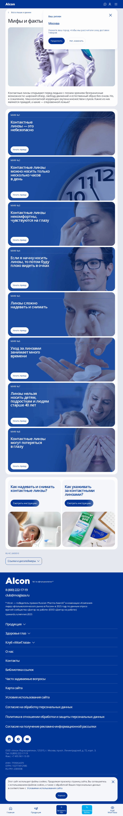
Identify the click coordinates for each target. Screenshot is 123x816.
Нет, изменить (76, 40)
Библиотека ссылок (19, 670)
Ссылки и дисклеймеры (22, 561)
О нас (9, 651)
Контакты (12, 660)
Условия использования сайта (27, 697)
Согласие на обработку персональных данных (38, 707)
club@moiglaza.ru (17, 595)
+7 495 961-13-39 (20, 756)
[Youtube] (27, 739)
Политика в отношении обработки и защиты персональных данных (54, 717)
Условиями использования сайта (44, 788)
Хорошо (61, 795)
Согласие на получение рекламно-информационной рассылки (50, 726)
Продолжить (56, 40)
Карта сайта (13, 688)
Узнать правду (19, 149)
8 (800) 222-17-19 (16, 590)
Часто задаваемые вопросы (25, 679)
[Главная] (10, 4)
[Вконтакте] (9, 739)
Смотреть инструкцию (25, 503)
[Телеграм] (18, 739)
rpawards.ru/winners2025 (18, 614)
